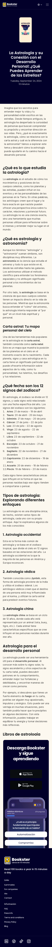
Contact (8, 898)
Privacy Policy (10, 922)
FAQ (6, 908)
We (5, 893)
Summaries (9, 885)
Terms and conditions (14, 917)
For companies (11, 889)
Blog (6, 926)
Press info (8, 913)
